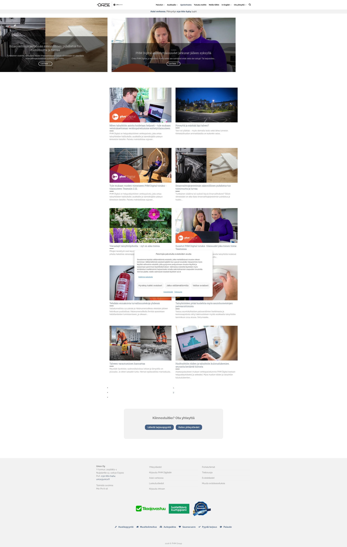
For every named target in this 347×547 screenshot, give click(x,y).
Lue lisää (173, 64)
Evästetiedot (168, 292)
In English (226, 5)
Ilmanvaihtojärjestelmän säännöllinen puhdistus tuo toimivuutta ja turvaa (45, 48)
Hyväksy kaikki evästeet (150, 285)
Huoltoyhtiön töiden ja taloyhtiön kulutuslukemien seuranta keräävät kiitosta (202, 365)
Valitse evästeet (200, 285)
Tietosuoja (178, 292)
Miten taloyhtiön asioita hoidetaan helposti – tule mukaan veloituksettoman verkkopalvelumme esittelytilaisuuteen (140, 127)
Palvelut (159, 5)
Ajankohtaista (186, 5)
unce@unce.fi (103, 479)
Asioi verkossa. (158, 11)
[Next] (119, 78)
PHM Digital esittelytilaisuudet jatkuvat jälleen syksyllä (173, 53)
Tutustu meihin (200, 5)
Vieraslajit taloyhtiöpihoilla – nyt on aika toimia (135, 245)
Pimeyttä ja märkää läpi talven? (192, 125)
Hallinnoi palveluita (145, 277)
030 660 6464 (184, 11)
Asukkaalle (171, 5)
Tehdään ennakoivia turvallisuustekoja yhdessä (135, 303)
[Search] (250, 4)
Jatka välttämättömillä (177, 285)
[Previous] (112, 78)
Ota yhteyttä (239, 5)
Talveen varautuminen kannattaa (127, 363)
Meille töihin (214, 5)
